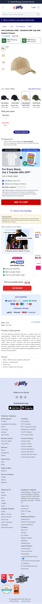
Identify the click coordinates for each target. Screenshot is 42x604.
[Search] (38, 14)
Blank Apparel (6, 419)
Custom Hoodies (26, 446)
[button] (3, 7)
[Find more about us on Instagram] (21, 397)
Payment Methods (27, 524)
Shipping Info (25, 519)
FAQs (23, 514)
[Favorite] (7, 47)
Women (3, 495)
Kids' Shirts (5, 444)
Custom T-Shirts (26, 444)
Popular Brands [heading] (7, 509)
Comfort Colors (6, 517)
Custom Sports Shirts (28, 457)
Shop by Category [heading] (8, 416)
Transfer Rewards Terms (29, 556)
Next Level (4, 519)
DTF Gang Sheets (27, 435)
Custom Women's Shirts (29, 454)
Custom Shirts (25, 441)
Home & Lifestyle (7, 474)
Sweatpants (5, 453)
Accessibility (25, 554)
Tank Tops (4, 429)
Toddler (3, 503)
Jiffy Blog (24, 540)
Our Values (24, 535)
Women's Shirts (6, 441)
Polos (3, 427)
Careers (23, 532)
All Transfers (25, 421)
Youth (3, 500)
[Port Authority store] (6, 36)
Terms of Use (25, 601)
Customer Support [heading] (28, 490)
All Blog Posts (25, 543)
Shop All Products (7, 527)
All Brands (4, 525)
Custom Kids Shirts (27, 452)
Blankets (4, 482)
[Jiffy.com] (18, 7)
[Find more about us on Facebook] (17, 397)
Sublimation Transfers (28, 429)
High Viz (4, 471)
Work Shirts (5, 435)
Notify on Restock (21, 132)
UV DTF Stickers (26, 432)
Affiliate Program (26, 538)
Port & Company (28, 141)
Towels (3, 477)
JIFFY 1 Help (26, 511)
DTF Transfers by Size (28, 427)
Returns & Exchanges (28, 522)
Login (34, 7)
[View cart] (38, 7)
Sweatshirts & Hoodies (8, 424)
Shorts (3, 455)
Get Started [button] (17, 288)
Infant (3, 506)
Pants (3, 450)
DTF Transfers (26, 424)
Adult (3, 492)
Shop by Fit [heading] (6, 490)
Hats (2, 462)
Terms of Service (26, 551)
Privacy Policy (25, 548)
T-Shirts (3, 421)
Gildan (3, 511)
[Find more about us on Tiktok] (25, 397)
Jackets (3, 432)
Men (2, 498)
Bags (3, 464)
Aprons (3, 480)
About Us (24, 530)
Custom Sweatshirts (27, 449)
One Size (5, 115)
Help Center (25, 506)
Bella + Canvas (6, 514)
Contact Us (24, 508)
